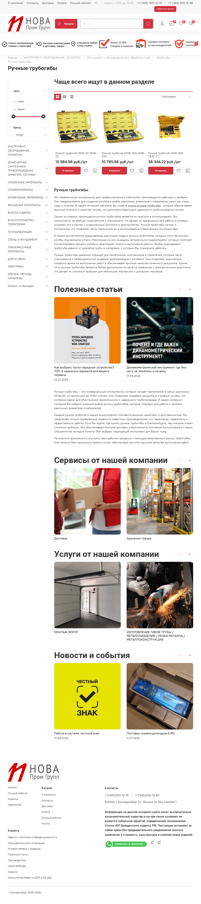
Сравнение (14, 804)
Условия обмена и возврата (24, 848)
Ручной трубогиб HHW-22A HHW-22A (123, 154)
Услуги (46, 823)
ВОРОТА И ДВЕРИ (19, 213)
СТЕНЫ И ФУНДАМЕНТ (22, 239)
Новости (13, 871)
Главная (12, 57)
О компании (15, 3)
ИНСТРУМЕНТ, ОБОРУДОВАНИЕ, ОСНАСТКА (52, 57)
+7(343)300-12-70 (117, 795)
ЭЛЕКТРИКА (16, 266)
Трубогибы (163, 57)
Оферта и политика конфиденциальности (32, 837)
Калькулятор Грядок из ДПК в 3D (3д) (30, 877)
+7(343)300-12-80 (147, 795)
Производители (17, 860)
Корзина (13, 799)
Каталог (69, 23)
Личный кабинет (80, 3)
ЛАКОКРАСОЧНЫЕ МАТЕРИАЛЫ (19, 249)
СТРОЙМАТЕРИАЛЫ (20, 190)
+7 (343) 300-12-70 (149, 3)
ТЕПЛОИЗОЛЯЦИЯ (20, 232)
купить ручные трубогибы (144, 205)
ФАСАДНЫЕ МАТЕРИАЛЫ (24, 205)
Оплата (61, 3)
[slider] (13, 116)
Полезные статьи (18, 854)
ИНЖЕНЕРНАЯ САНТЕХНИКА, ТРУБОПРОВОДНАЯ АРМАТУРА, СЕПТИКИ (22, 168)
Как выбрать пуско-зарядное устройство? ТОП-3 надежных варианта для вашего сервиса (84, 371)
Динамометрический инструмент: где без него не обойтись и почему (156, 369)
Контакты (33, 3)
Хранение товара (139, 538)
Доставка (48, 3)
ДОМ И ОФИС (17, 259)
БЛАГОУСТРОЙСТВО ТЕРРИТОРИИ (21, 222)
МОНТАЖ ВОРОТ (66, 632)
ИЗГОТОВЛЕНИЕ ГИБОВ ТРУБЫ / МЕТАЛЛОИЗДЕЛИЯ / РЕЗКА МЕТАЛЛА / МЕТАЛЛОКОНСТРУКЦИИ (156, 635)
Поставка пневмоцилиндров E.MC (151, 733)
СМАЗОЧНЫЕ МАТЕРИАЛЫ (25, 182)
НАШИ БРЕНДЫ (17, 866)
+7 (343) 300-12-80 (180, 3)
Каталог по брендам (21, 286)
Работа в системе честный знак (76, 733)
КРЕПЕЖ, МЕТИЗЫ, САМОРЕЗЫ (20, 276)
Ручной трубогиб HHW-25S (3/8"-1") (165, 154)
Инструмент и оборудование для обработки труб (118, 57)
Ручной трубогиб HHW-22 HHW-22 (76, 154)
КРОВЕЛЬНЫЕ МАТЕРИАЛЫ (25, 197)
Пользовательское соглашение (26, 843)
